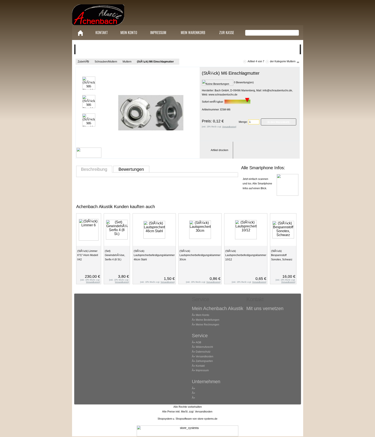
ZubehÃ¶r (83, 61)
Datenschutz (203, 351)
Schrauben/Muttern (106, 61)
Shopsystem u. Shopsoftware (175, 418)
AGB (198, 342)
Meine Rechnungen (207, 324)
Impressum (158, 32)
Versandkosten (204, 356)
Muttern (127, 61)
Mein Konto (128, 32)
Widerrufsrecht (204, 346)
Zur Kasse (226, 32)
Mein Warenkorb (193, 32)
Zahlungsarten (204, 361)
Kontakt (101, 32)
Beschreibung (94, 169)
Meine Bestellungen (207, 319)
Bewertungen (131, 169)
